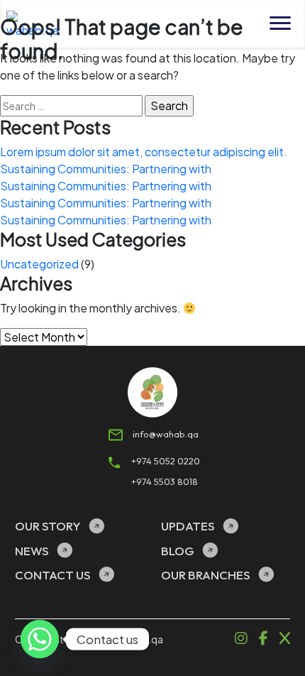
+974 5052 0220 (164, 461)
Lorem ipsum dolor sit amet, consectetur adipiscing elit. (143, 151)
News (32, 550)
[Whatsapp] (40, 639)
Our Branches (205, 574)
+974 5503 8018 (164, 481)
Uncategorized (39, 263)
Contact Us (53, 574)
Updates (188, 525)
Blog (177, 550)
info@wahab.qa (165, 434)
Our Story (48, 525)
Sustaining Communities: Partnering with (105, 168)
